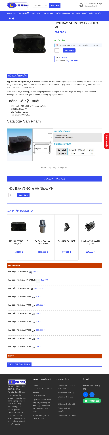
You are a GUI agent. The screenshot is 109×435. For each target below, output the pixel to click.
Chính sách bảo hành (67, 415)
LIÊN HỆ (11, 19)
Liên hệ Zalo (96, 404)
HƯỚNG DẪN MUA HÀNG (64, 13)
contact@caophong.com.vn (44, 388)
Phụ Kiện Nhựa (72, 61)
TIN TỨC (98, 13)
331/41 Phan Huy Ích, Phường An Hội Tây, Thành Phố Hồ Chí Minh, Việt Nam (42, 405)
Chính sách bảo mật (66, 404)
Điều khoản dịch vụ (66, 393)
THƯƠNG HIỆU (48, 13)
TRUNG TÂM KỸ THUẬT (84, 13)
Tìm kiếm (55, 5)
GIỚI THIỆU (36, 13)
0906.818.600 (39, 395)
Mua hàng (69, 50)
